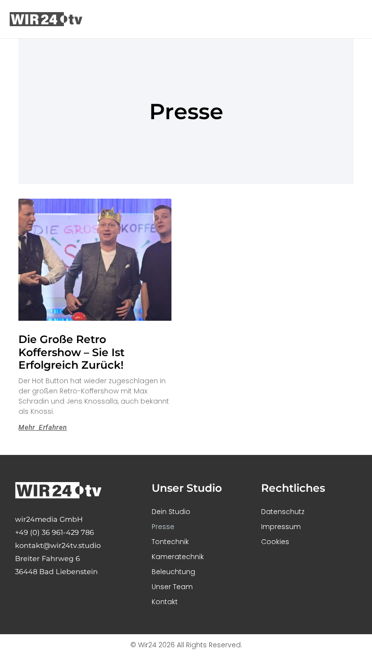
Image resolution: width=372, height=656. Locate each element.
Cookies (275, 542)
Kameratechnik (178, 557)
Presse (163, 526)
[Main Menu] (351, 19)
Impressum (281, 526)
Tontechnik (170, 542)
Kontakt (165, 602)
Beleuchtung (173, 572)
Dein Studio (171, 511)
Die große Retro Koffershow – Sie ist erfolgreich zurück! (72, 352)
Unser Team (172, 587)
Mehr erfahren (42, 427)
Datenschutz (283, 511)
